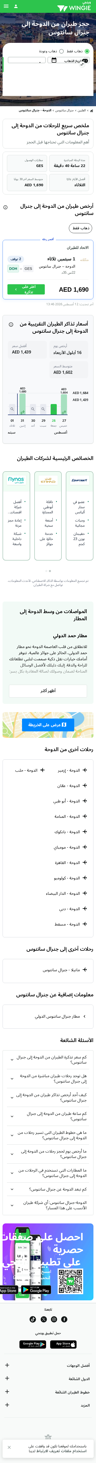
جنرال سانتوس (64, 110)
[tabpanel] (48, 272)
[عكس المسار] (82, 65)
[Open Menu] (6, 6)
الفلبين (82, 110)
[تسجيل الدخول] (16, 6)
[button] (64, 404)
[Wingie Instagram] (54, 1320)
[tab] (80, 228)
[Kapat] (9, 1448)
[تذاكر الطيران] (91, 110)
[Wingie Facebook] (64, 1320)
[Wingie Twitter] (44, 1320)
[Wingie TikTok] (33, 1320)
